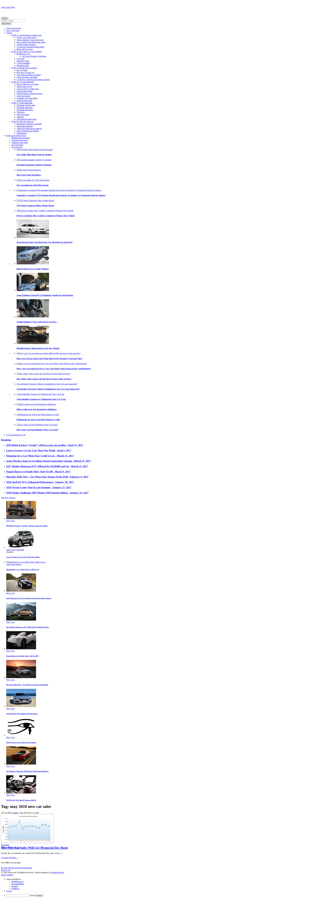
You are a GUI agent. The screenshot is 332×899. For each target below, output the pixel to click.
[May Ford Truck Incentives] (29, 170)
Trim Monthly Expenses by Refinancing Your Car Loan (41, 399)
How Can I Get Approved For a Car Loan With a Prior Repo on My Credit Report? (54, 369)
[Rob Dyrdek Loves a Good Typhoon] (33, 264)
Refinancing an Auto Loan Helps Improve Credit (38, 420)
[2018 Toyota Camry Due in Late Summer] (21, 735)
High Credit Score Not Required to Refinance (37, 409)
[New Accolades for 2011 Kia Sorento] (33, 180)
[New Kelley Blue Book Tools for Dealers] (35, 149)
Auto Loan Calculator (15, 550)
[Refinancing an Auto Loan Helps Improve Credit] (38, 414)
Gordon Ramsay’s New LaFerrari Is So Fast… (37, 322)
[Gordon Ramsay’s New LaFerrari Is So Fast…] (33, 317)
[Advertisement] (31, 12)
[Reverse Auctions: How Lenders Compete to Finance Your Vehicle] (45, 211)
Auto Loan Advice (14, 564)
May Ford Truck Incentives (29, 175)
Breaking (6, 439)
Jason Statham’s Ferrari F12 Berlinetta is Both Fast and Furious (45, 295)
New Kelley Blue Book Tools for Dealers (34, 155)
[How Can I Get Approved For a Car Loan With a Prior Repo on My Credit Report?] (52, 364)
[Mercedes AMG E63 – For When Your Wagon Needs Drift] (21, 677)
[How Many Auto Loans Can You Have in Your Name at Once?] (44, 374)
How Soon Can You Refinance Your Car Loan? (37, 430)
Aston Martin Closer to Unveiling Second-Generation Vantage (28, 598)
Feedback (15, 888)
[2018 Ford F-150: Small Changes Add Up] (21, 793)
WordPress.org (17, 881)
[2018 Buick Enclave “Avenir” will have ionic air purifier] (21, 518)
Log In (9, 891)
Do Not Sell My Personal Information (16, 868)
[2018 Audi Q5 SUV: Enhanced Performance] (21, 706)
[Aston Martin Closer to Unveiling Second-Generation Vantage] (21, 591)
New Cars (10, 521)
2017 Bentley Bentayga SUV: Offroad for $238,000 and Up (27, 627)
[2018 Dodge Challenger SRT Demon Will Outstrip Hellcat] (21, 764)
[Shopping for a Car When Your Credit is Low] (26, 562)
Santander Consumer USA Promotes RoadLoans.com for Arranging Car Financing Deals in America (61, 195)
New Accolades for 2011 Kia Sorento (33, 185)
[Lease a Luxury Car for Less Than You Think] (21, 547)
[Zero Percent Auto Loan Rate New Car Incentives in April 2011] (33, 237)
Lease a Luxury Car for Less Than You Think (23, 557)
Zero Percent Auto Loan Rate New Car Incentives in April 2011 (44, 242)
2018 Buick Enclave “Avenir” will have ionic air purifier (27, 526)
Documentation (17, 884)
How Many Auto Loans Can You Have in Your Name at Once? (44, 379)
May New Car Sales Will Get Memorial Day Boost (34, 847)
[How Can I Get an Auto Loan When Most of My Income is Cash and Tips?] (48, 353)
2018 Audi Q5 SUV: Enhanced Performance (22, 714)
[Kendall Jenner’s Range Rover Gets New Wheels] (33, 343)
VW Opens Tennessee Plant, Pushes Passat (35, 205)
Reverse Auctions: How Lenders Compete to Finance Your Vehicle (46, 216)
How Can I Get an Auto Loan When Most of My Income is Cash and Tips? (49, 358)
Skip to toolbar (7, 875)
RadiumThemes (57, 872)
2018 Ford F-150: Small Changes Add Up (21, 800)
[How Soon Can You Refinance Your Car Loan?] (37, 425)
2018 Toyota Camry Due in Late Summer (21, 742)
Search (4, 18)
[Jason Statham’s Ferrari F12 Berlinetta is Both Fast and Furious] (33, 290)
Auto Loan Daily (8, 7)
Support (14, 886)
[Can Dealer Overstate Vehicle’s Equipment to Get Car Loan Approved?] (47, 384)
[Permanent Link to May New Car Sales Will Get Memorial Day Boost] (27, 843)
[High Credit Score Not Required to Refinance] (36, 404)
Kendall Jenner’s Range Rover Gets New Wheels (38, 348)
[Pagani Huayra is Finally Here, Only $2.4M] (21, 648)
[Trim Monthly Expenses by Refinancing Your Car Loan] (40, 394)
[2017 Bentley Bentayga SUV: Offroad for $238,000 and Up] (21, 620)
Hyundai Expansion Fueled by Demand (34, 165)
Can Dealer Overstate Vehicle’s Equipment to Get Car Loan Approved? (48, 389)
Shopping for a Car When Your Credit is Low (22, 569)
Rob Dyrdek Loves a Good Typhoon (33, 269)
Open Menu (6, 24)
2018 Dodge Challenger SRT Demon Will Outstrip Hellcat (27, 771)
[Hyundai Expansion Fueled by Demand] (34, 160)
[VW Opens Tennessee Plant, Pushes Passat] (35, 200)
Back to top (6, 870)
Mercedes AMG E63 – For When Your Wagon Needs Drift (27, 685)
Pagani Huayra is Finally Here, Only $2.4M (22, 656)
